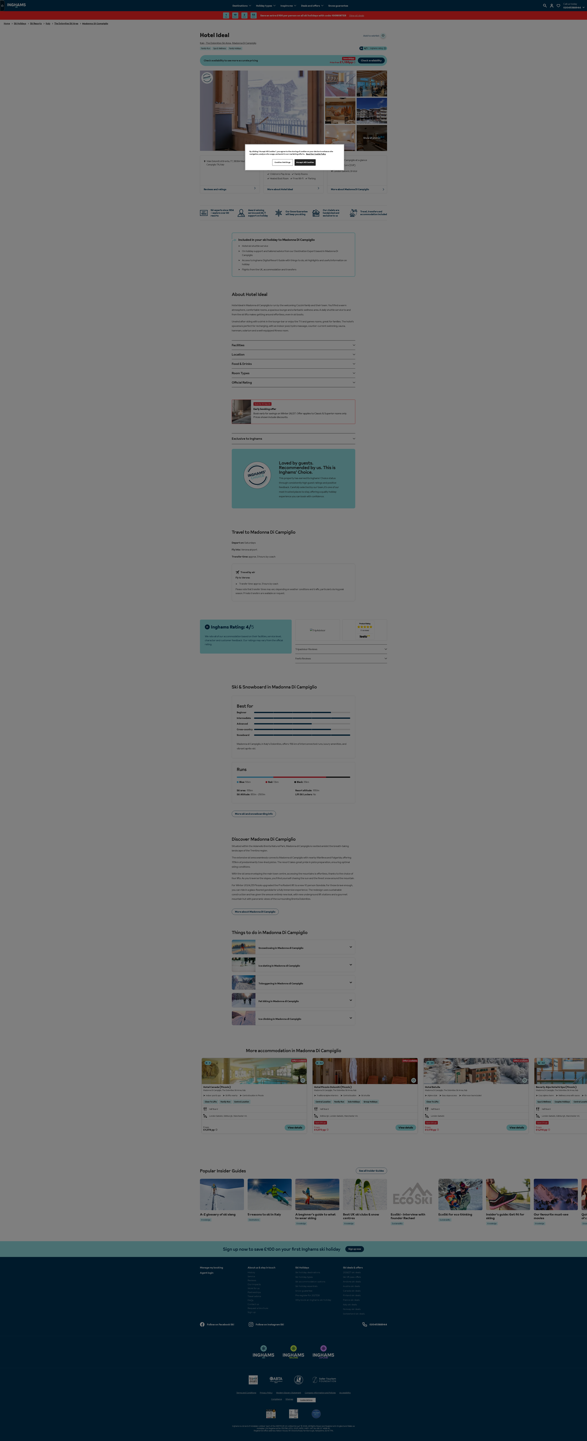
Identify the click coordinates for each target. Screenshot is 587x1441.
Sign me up (262, 739)
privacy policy (265, 743)
